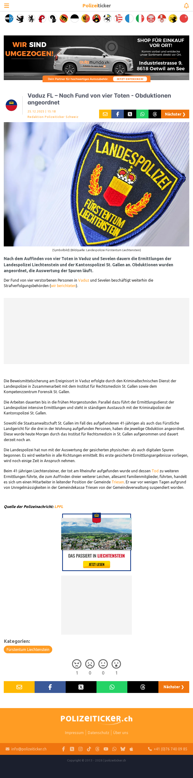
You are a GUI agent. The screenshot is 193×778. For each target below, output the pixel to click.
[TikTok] (89, 749)
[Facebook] (63, 749)
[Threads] (97, 749)
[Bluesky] (123, 749)
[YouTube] (106, 749)
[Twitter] (72, 749)
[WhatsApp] (114, 749)
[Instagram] (80, 749)
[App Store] (131, 749)
